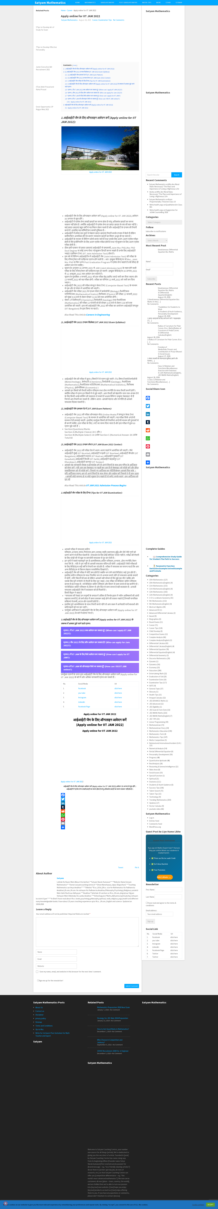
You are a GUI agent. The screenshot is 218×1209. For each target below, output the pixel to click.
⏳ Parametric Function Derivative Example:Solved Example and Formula (165, 568)
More (158, 3)
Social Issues (154, 772)
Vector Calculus (155, 806)
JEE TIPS (152, 719)
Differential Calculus (157, 643)
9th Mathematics (155, 601)
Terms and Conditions (44, 1026)
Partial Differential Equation (160, 751)
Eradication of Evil (156, 676)
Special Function (155, 775)
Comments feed (155, 824)
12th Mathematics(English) (159, 595)
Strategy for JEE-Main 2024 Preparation (112, 1018)
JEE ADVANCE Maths (157, 701)
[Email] (100, 823)
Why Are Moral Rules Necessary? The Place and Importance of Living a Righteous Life (164, 186)
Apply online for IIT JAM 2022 (100, 172)
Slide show (153, 769)
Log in (151, 818)
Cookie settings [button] (198, 1205)
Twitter (155, 953)
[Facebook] (100, 795)
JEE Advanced (154, 704)
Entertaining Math (156, 673)
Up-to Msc (39, 1029)
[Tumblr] (100, 807)
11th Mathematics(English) (159, 589)
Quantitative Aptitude (158, 760)
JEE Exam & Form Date (158, 710)
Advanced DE (154, 610)
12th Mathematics (156, 592)
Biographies (154, 619)
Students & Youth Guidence (160, 785)
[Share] (100, 827)
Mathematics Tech (156, 734)
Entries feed (154, 821)
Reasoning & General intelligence (162, 766)
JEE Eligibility (154, 707)
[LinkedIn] (100, 803)
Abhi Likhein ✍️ (164, 877)
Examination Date (156, 679)
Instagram (82, 697)
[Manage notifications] (6, 1203)
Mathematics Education (158, 731)
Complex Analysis (156, 637)
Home (77, 3)
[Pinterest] (100, 819)
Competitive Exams (156, 634)
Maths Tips (146, 3)
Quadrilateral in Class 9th (165, 206)
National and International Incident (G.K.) (165, 743)
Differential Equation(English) (160, 652)
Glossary (152, 691)
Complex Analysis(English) (159, 640)
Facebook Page (84, 706)
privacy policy (40, 1018)
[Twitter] (100, 799)
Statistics (153, 782)
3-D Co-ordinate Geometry (159, 598)
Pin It (137, 867)
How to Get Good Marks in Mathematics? (113, 1029)
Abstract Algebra (155, 607)
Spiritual (152, 779)
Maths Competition (156, 740)
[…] (159, 301)
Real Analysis (154, 763)
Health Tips (153, 695)
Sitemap (179, 3)
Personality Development (159, 754)
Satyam (60, 878)
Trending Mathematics (158, 800)
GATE (151, 685)
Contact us (39, 1011)
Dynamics (153, 664)
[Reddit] (100, 811)
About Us (39, 1007)
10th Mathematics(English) (159, 583)
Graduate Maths (107, 3)
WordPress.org (155, 827)
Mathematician (155, 725)
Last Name (150, 897)
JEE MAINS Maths (156, 713)
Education (153, 670)
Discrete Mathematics (158, 658)
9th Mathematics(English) (159, 604)
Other (168, 3)
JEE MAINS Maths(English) (159, 716)
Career (69, 10)
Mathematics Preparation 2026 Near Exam (113, 1007)
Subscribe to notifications (156, 231)
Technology (153, 797)
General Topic (154, 688)
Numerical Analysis (156, 748)
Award (151, 616)
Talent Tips (153, 794)
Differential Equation (157, 649)
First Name (150, 889)
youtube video (155, 809)
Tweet (120, 867)
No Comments (118, 20)
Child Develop (154, 631)
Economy (152, 667)
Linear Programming (157, 722)
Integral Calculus (155, 698)
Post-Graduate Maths (128, 3)
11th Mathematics (156, 586)
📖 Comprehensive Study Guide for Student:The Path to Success (165, 557)
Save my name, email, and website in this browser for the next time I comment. (70, 971)
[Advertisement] (100, 40)
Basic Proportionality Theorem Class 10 (162, 200)
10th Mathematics (156, 580)
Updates (152, 803)
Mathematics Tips (156, 737)
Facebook (82, 688)
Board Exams (154, 622)
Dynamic (152, 661)
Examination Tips (105, 20)
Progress (152, 757)
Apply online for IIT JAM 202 (71, 781)
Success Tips (154, 788)
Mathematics (90, 3)
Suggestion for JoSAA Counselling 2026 (163, 211)
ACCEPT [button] (210, 1205)
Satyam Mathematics (50, 2)
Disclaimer (39, 1015)
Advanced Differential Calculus (161, 613)
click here (118, 688)
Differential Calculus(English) (160, 646)
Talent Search (154, 791)
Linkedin (81, 702)
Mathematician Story (157, 728)
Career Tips (153, 628)
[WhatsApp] (100, 815)
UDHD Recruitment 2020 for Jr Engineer (113, 1051)
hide (74, 65)
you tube (81, 693)
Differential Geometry (157, 655)
